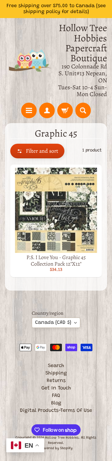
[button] (37, 151)
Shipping (56, 373)
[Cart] (65, 110)
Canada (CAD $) (53, 322)
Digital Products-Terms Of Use (56, 410)
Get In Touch (56, 388)
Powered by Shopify (56, 448)
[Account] (47, 110)
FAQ (56, 395)
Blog (56, 403)
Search (56, 365)
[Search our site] (83, 110)
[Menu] (29, 110)
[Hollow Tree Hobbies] (30, 60)
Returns (56, 380)
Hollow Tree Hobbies (62, 438)
